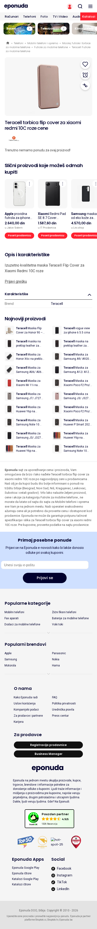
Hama (56, 665)
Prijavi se (45, 577)
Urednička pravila (63, 709)
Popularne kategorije (27, 603)
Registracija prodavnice (48, 745)
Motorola (10, 665)
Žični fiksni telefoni (64, 612)
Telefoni (29, 16)
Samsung (10, 659)
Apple (8, 653)
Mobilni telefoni (14, 612)
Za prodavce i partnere (28, 715)
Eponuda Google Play (25, 867)
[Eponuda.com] (24, 6)
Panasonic (59, 653)
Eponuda (8, 43)
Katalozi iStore (21, 884)
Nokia (55, 659)
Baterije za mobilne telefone (70, 618)
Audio (77, 16)
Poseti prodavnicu (19, 235)
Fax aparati (11, 618)
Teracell (57, 304)
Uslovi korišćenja (25, 703)
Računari (11, 16)
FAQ (54, 697)
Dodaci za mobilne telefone (22, 624)
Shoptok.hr (52, 919)
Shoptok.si (40, 919)
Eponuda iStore (22, 873)
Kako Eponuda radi (26, 697)
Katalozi (88, 16)
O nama (23, 688)
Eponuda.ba (66, 919)
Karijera (19, 721)
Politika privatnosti (64, 703)
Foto (44, 16)
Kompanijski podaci (26, 709)
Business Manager (48, 754)
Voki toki (57, 624)
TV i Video (60, 16)
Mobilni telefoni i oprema (42, 43)
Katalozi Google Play (25, 879)
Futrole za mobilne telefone (51, 47)
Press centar (60, 715)
